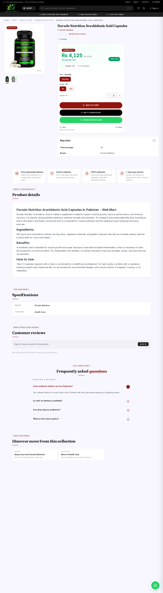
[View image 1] (7, 79)
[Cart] (143, 8)
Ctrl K (129, 8)
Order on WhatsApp (92, 120)
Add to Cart (92, 105)
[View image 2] (14, 79)
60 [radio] (63, 89)
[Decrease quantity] (108, 95)
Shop (29, 8)
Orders (157, 2)
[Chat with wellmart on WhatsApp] (155, 585)
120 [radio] (70, 89)
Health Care (26, 20)
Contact (145, 2)
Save (64, 127)
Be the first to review (77, 34)
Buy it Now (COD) (92, 112)
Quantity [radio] (65, 79)
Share (120, 127)
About (136, 2)
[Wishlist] (138, 8)
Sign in (155, 8)
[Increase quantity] (119, 95)
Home (6, 20)
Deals (128, 2)
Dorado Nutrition (44, 20)
